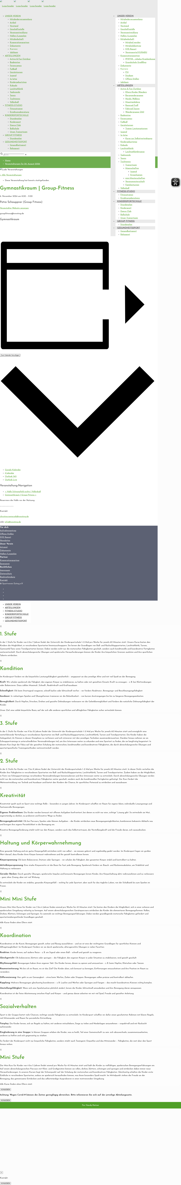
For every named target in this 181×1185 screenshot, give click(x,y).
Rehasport (14, 148)
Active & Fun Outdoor (20, 59)
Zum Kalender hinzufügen (10, 355)
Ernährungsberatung (19, 112)
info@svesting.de (13, 522)
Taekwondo (15, 92)
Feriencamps (16, 66)
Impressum (5, 570)
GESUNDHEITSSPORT (16, 142)
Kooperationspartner (19, 42)
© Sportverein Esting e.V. (11, 584)
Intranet (4, 547)
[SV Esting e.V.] (28, 6)
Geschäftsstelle (17, 29)
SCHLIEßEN (5, 1089)
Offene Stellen (7, 534)
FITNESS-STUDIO (13, 105)
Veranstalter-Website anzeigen (14, 208)
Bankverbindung (7, 577)
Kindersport (15, 122)
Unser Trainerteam (18, 132)
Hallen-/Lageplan (18, 36)
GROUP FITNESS (13, 135)
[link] (26, 155)
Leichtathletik (16, 89)
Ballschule (14, 129)
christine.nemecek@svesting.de (14, 516)
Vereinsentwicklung (18, 33)
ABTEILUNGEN (12, 56)
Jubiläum (14, 52)
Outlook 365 (10, 476)
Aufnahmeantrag (8, 531)
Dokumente (15, 46)
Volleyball (14, 102)
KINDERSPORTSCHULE (17, 115)
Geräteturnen (16, 72)
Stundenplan (16, 119)
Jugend (13, 76)
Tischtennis (15, 99)
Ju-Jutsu (13, 79)
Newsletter (5, 541)
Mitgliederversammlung (21, 19)
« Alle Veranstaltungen (11, 175)
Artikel (13, 23)
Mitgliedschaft (17, 39)
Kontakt (4, 580)
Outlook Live (11, 480)
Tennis (13, 95)
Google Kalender (13, 470)
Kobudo (13, 85)
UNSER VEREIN (13, 16)
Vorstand (14, 26)
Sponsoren (5, 564)
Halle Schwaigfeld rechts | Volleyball (23, 492)
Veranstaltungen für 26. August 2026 (22, 164)
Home (7, 161)
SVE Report (5, 537)
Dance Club (15, 125)
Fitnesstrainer (16, 109)
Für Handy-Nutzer (90, 1105)
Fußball (13, 69)
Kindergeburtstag (18, 82)
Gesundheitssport (18, 145)
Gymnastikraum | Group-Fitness (20, 495)
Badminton (15, 62)
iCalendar (9, 473)
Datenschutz (6, 574)
